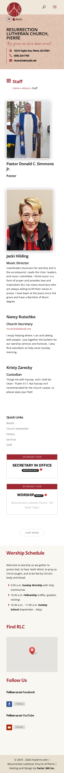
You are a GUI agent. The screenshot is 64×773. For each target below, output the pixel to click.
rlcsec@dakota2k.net (18, 328)
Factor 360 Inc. (46, 768)
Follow (19, 703)
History (10, 434)
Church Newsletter (17, 428)
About (25, 88)
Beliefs (10, 423)
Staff (9, 444)
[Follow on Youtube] (9, 727)
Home (16, 88)
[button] (33, 650)
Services (11, 439)
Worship (25, 495)
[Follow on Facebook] (9, 704)
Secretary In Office (32, 465)
